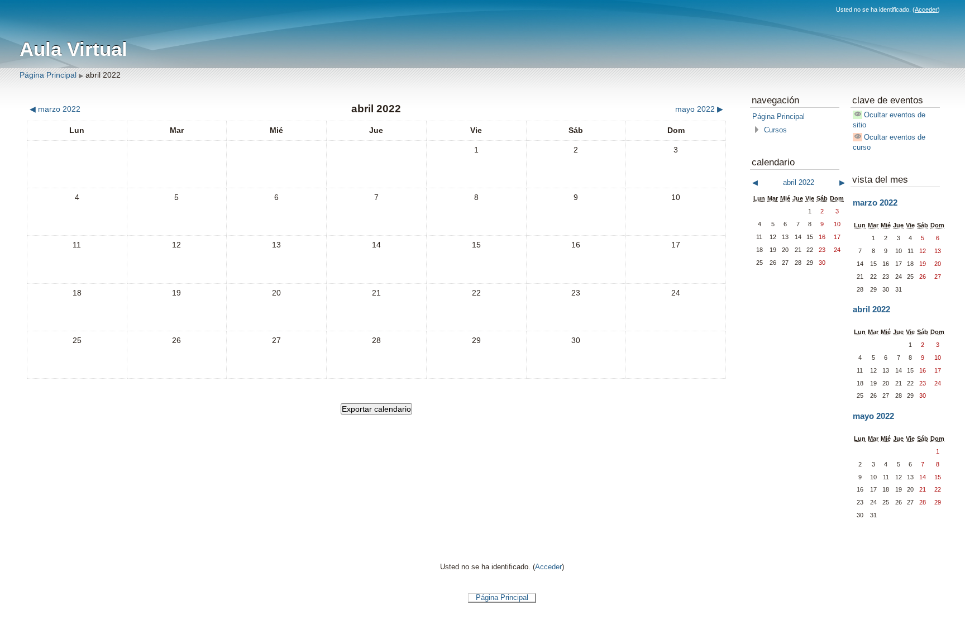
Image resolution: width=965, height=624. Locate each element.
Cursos (775, 130)
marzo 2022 (875, 202)
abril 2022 (103, 74)
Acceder (926, 9)
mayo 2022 (873, 416)
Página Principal (48, 74)
